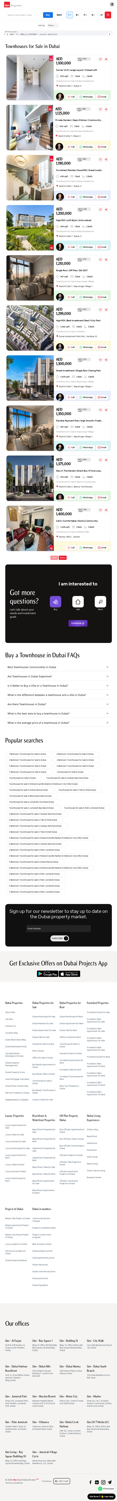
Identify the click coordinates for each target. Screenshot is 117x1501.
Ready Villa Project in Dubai (17, 1218)
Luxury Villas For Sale (14, 1134)
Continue (76, 623)
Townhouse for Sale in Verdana (70, 331)
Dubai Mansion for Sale (42, 1023)
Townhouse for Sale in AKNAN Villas (72, 532)
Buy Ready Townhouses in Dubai (44, 1091)
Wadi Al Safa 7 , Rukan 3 (70, 86)
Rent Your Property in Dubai (69, 1087)
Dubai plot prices (40, 1278)
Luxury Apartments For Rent (15, 1156)
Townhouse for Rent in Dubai (70, 1045)
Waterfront (92, 1143)
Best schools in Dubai (41, 1244)
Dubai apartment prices (43, 1258)
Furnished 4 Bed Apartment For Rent (96, 1093)
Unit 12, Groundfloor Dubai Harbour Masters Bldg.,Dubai (17, 1373)
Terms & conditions (14, 1483)
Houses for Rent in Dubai (71, 1053)
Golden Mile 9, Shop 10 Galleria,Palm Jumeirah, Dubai (16, 1427)
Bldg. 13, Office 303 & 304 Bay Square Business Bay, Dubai (71, 1346)
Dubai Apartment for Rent (72, 1023)
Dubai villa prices (40, 1264)
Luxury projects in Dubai (16, 1244)
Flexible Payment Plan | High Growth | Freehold (80, 420)
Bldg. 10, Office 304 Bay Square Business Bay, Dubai (17, 1458)
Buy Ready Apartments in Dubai (44, 1065)
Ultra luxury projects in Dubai (15, 1252)
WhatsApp (108, 1488)
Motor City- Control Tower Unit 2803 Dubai (71, 1400)
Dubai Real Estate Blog (15, 1039)
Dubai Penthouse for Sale (43, 1016)
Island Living (92, 1163)
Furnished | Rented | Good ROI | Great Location (80, 170)
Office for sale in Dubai (42, 1057)
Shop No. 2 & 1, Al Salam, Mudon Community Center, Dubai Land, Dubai (99, 1401)
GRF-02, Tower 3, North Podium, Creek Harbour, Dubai (70, 1429)
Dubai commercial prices (43, 1271)
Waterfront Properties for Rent (44, 1159)
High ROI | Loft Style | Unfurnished (73, 220)
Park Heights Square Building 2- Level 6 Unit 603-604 (42, 1371)
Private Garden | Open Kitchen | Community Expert (81, 120)
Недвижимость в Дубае (16, 1099)
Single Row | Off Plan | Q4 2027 (72, 270)
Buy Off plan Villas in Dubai (72, 1139)
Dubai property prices (42, 1251)
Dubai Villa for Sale (40, 1037)
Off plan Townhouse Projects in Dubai (69, 1182)
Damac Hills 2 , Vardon (69, 536)
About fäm (10, 1012)
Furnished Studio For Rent (98, 1057)
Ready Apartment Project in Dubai (17, 1226)
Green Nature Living (96, 1170)
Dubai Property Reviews (16, 1260)
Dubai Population (40, 1285)
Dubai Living (92, 1129)
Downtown (92, 1150)
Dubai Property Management (12, 1064)
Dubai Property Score (15, 1072)
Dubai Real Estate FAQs (16, 1046)
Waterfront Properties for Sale (44, 1149)
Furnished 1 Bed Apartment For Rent (96, 1065)
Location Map (11, 1033)
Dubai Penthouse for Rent (71, 1016)
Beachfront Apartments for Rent (43, 1191)
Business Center (94, 1177)
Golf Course (92, 1157)
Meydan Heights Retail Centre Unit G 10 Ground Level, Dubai (44, 1401)
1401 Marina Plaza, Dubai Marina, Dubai (71, 1370)
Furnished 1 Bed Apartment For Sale (96, 1020)
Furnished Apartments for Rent (71, 1061)
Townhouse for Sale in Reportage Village (75, 281)
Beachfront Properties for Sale (44, 1130)
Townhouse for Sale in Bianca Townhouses (76, 482)
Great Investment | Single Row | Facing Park (78, 370)
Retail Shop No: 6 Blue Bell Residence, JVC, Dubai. (44, 1458)
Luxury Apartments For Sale (15, 1126)
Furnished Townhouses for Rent (71, 1077)
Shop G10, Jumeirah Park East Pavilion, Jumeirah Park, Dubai (16, 1401)
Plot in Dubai (38, 1051)
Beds (76, 15)
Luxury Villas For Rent (14, 1164)
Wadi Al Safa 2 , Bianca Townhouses (75, 486)
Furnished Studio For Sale (98, 1012)
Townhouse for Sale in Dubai (42, 1082)
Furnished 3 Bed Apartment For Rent (96, 1083)
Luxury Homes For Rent (15, 1171)
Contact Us (10, 1026)
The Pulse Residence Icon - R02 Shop (99, 1372)
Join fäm (9, 1019)
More (101, 15)
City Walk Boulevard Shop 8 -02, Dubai (99, 1344)
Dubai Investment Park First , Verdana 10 (78, 336)
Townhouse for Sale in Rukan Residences (75, 81)
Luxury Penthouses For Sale (17, 1148)
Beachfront (92, 1136)
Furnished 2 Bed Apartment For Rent (96, 1074)
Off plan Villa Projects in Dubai (70, 1163)
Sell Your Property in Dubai (17, 1093)
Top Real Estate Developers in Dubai (14, 1054)
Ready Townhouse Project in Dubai (17, 1236)
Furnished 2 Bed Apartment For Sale (96, 1029)
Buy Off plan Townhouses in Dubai (72, 1147)
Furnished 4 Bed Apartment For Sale (96, 1048)
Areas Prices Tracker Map (16, 1086)
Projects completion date (44, 1228)
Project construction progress (41, 1236)
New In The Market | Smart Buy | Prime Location (80, 470)
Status (92, 15)
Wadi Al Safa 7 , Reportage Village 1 (75, 286)
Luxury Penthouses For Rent (15, 1179)
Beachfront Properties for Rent (44, 1140)
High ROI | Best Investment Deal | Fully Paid (78, 320)
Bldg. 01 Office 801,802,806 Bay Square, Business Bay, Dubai (44, 1346)
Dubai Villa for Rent (68, 1030)
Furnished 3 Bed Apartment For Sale (96, 1039)
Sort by (41, 25)
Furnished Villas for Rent (70, 1069)
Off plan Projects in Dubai (71, 1155)
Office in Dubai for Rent (70, 1037)
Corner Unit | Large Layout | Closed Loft (76, 70)
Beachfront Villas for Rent (44, 1174)
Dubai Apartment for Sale (44, 1030)
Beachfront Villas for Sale (43, 1167)
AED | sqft (62, 1481)
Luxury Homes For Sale (15, 1141)
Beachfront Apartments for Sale (43, 1182)
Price (84, 15)
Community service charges (41, 1219)
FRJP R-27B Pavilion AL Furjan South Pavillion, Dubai (15, 1346)
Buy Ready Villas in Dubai (43, 1074)
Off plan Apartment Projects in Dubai (69, 1172)
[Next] (63, 558)
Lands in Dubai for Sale (42, 1099)
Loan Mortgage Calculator (17, 1079)
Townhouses (68, 15)
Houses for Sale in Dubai (43, 1044)
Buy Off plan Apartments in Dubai (72, 1130)
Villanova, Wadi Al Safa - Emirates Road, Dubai (43, 1425)
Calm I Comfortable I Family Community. (77, 521)
